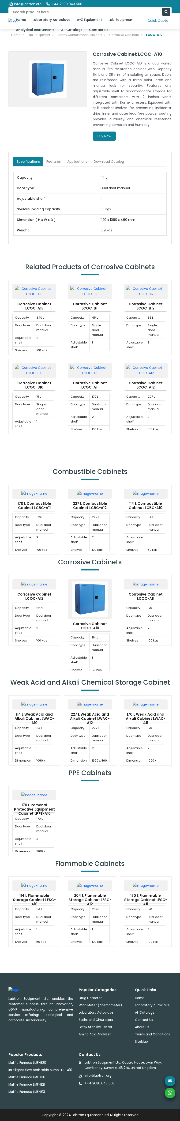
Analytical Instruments (35, 29)
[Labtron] (13, 989)
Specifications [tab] (28, 161)
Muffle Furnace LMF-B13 (26, 1092)
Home (21, 19)
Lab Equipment (121, 19)
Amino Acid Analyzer (95, 1034)
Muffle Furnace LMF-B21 (26, 1084)
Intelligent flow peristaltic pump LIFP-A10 (40, 1070)
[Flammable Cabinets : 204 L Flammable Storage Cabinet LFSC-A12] (90, 885)
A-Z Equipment (89, 19)
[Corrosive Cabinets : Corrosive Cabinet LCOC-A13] (34, 291)
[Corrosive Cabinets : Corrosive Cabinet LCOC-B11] (89, 291)
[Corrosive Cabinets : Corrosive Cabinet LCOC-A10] (90, 598)
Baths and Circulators (96, 1020)
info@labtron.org (27, 4)
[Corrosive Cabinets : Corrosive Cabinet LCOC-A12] (145, 370)
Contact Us (99, 29)
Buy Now (104, 136)
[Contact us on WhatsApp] (170, 1093)
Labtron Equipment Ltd (90, 1115)
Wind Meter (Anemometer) (100, 1005)
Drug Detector (90, 998)
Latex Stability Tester (95, 1027)
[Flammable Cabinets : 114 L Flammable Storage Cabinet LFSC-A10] (34, 885)
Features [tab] (53, 161)
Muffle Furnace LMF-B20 (27, 1063)
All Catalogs (71, 29)
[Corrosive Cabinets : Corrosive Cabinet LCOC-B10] (34, 370)
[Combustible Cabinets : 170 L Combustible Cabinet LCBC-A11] (34, 493)
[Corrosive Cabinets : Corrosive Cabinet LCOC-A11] (89, 370)
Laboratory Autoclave (51, 19)
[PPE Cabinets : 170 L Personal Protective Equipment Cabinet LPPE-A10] (34, 795)
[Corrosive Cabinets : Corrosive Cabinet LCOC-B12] (145, 291)
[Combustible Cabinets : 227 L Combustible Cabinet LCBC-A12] (90, 493)
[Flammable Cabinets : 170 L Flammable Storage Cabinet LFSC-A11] (146, 885)
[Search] (166, 12)
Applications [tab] (77, 161)
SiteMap (141, 1041)
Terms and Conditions (152, 1034)
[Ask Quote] (170, 1081)
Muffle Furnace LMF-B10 (26, 1077)
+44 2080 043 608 (100, 1083)
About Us (142, 1027)
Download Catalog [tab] (109, 161)
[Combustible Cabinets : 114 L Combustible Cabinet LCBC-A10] (146, 493)
